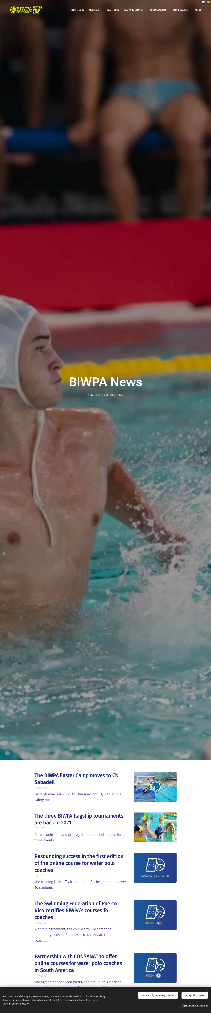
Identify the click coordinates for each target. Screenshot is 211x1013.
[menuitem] (78, 10)
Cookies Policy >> (20, 1003)
